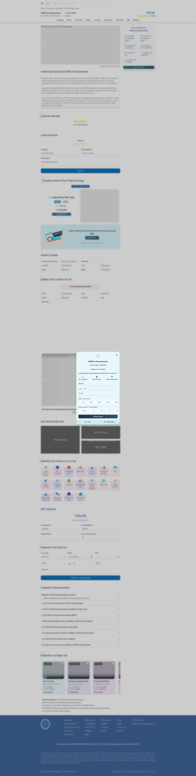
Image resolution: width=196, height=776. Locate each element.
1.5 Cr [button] (101, 410)
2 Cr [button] (110, 410)
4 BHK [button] (116, 402)
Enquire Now (98, 416)
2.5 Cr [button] (117, 410)
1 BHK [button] (90, 402)
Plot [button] (83, 402)
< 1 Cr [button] (93, 410)
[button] (80, 388)
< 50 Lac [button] (84, 410)
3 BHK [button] (107, 402)
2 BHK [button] (99, 402)
